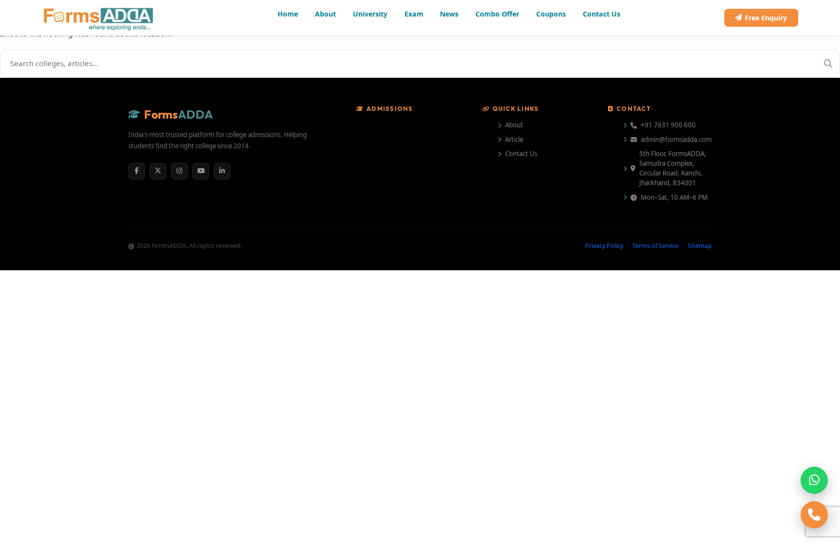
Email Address (544, 177)
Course (425, 273)
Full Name (429, 177)
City (527, 225)
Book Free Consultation (506, 418)
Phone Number (438, 225)
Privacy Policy (560, 386)
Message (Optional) (443, 321)
